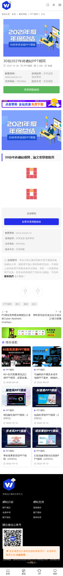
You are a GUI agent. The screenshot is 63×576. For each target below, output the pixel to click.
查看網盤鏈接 (31, 89)
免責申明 (7, 512)
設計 (34, 304)
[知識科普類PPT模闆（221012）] (46, 397)
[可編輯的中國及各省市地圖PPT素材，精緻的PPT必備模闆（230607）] (46, 356)
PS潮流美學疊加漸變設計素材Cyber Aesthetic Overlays (16, 318)
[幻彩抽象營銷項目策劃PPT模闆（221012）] (46, 438)
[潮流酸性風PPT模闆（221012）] (16, 397)
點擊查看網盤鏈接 (31, 221)
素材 (26, 304)
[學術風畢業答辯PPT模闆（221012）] (16, 438)
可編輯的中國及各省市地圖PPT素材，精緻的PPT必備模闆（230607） (46, 376)
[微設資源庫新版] (7, 5)
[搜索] (47, 5)
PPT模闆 (28, 65)
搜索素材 (37, 507)
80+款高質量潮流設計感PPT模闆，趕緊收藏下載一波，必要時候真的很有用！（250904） (16, 376)
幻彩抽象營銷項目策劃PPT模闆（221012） (46, 457)
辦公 (18, 304)
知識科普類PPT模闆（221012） (46, 416)
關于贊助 (37, 512)
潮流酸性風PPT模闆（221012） (15, 416)
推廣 (50, 65)
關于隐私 (7, 517)
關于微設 (7, 507)
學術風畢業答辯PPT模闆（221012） (15, 457)
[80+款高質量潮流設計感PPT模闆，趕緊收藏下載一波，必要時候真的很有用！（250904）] (16, 356)
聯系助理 (37, 517)
